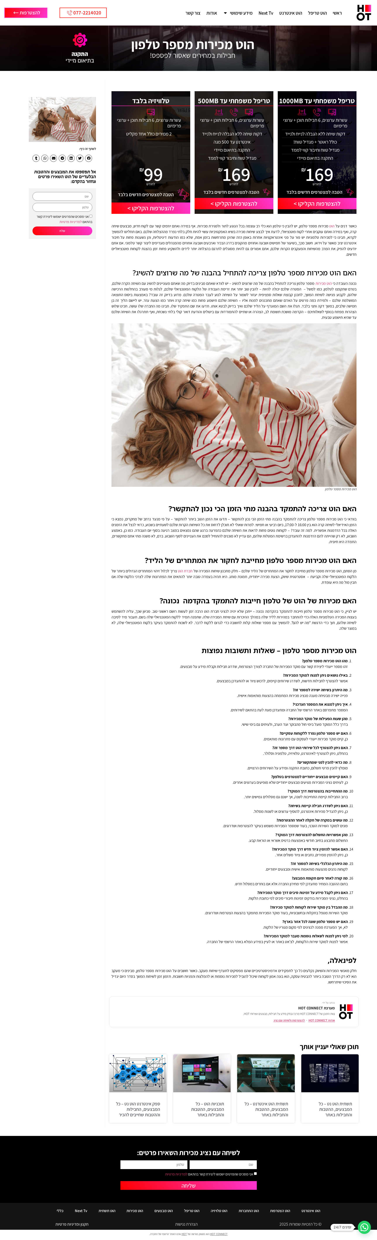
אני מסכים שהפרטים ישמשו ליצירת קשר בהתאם (209, 1174)
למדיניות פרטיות (71, 222)
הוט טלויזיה (219, 1210)
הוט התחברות (249, 1210)
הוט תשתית (107, 1210)
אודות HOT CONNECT (321, 1020)
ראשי (337, 12)
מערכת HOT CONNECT (316, 1007)
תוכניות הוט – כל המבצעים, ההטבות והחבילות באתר (207, 1109)
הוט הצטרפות (280, 1210)
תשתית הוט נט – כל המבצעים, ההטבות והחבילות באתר (335, 1109)
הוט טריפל (317, 12)
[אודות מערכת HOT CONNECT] (346, 1012)
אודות (211, 12)
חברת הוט (185, 570)
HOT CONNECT (219, 1234)
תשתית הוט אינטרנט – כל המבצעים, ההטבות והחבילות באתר (266, 1109)
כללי (60, 1210)
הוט (331, 225)
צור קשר (192, 12)
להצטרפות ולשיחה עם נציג (289, 1020)
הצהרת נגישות (186, 1224)
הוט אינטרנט (290, 12)
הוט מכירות (323, 283)
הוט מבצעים (163, 1210)
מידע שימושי (241, 12)
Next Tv (266, 12)
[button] (88, 158)
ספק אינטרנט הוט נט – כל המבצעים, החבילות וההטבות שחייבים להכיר (138, 1109)
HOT (184, 1234)
